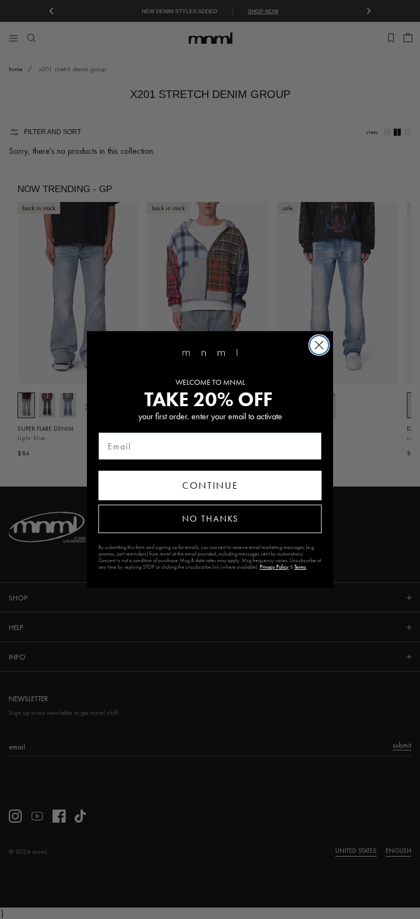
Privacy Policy (274, 567)
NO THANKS (210, 518)
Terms (300, 567)
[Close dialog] (319, 345)
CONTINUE (210, 485)
